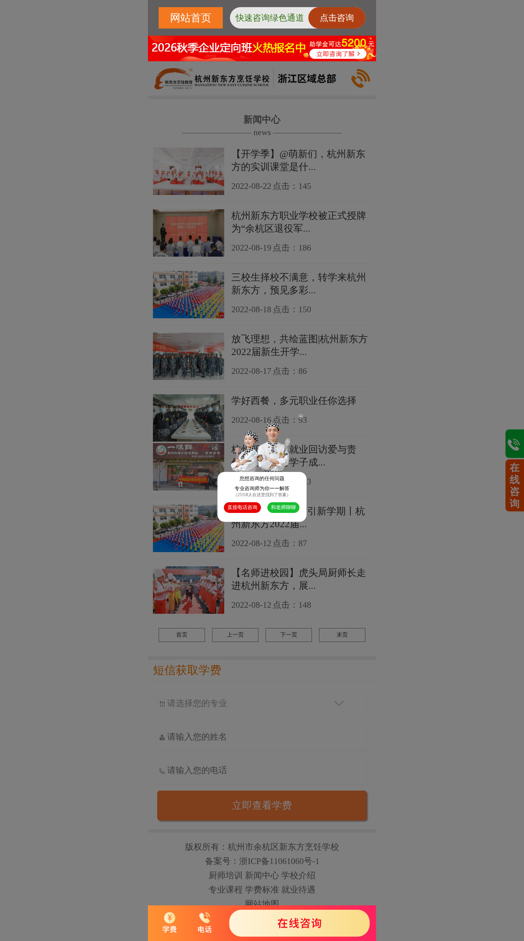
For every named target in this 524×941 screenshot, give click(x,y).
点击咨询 (337, 17)
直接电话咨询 (242, 507)
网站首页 (190, 18)
